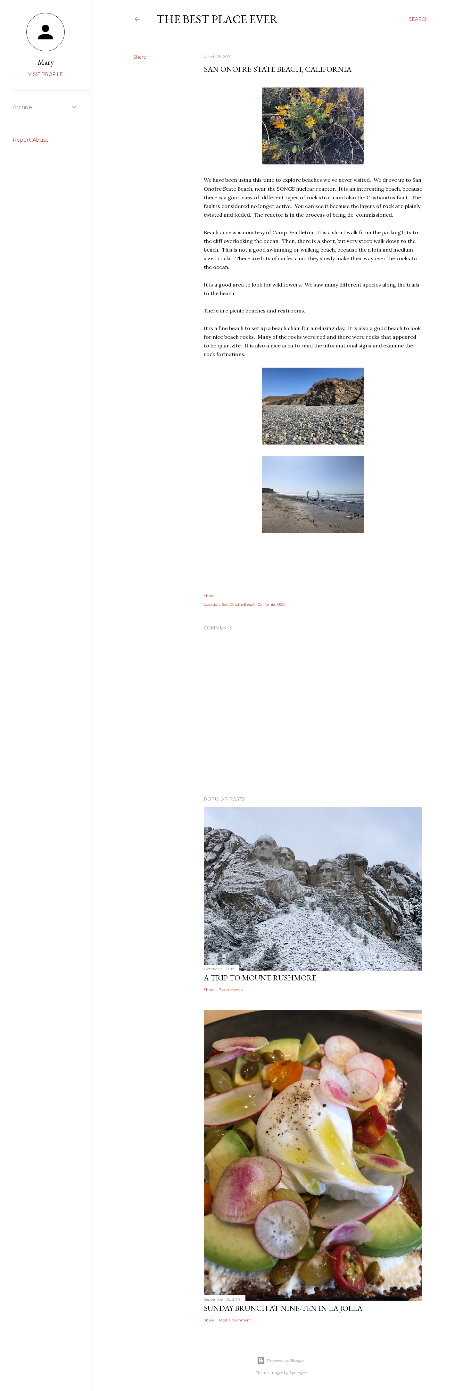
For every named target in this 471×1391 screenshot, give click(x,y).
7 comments (231, 989)
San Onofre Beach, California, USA (253, 604)
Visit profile (45, 74)
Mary (45, 62)
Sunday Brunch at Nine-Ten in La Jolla (283, 1308)
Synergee (298, 1372)
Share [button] (139, 57)
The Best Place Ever (217, 19)
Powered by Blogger (286, 1360)
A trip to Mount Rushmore (260, 978)
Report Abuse (31, 140)
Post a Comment (235, 1320)
